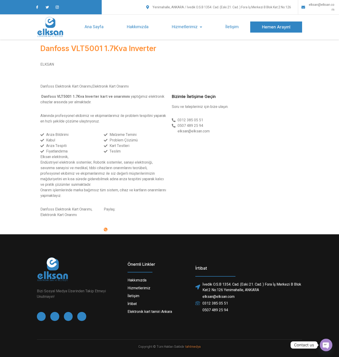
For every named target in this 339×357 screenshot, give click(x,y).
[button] (187, 27)
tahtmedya (193, 346)
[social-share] (135, 218)
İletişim (232, 27)
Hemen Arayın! (276, 26)
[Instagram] (68, 316)
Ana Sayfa (94, 27)
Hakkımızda (138, 27)
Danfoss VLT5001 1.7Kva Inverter (98, 48)
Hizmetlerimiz (185, 27)
